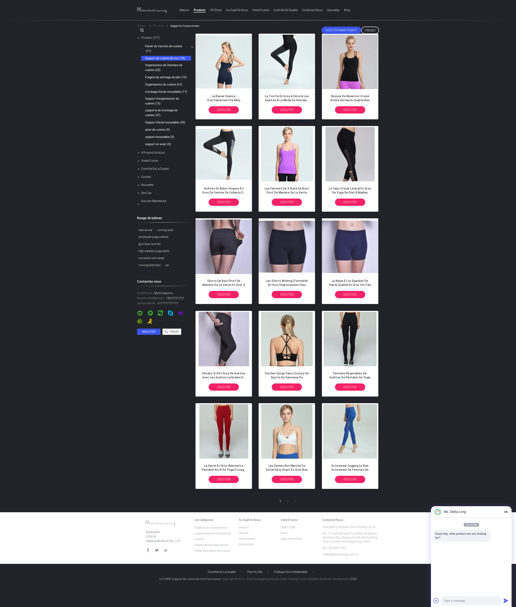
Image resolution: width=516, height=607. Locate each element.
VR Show (216, 10)
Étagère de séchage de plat (166, 77)
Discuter (223, 109)
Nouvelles (333, 10)
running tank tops (149, 265)
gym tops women (149, 244)
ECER (353, 579)
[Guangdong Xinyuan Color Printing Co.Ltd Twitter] (156, 550)
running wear (165, 230)
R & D (284, 533)
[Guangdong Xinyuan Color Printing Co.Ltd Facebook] (148, 550)
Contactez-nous (312, 10)
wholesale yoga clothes (153, 236)
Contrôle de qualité (286, 10)
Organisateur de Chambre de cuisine (163, 68)
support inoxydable (159, 136)
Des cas (146, 193)
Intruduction (246, 544)
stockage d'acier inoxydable (166, 91)
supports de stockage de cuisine (161, 113)
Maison (184, 10)
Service (243, 533)
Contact (146, 176)
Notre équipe (247, 538)
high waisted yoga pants (153, 251)
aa (167, 265)
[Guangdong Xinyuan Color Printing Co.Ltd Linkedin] (165, 550)
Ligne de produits (291, 538)
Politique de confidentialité (290, 572)
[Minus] (506, 511)
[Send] (506, 600)
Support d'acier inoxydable (165, 122)
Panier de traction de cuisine (163, 49)
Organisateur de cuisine (163, 84)
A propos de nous (153, 152)
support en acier (158, 144)
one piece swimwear (151, 258)
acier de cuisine (157, 129)
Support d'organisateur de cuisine (162, 101)
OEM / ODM (288, 527)
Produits (200, 10)
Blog (347, 10)
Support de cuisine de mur (165, 58)
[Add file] (436, 600)
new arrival (145, 230)
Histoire (244, 527)
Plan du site (254, 572)
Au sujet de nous (237, 10)
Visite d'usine (260, 10)
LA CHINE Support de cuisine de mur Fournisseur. (190, 579)
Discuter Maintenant (341, 30)
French (370, 30)
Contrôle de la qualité (155, 168)
